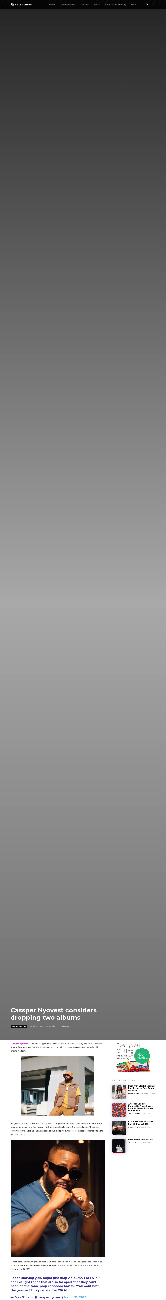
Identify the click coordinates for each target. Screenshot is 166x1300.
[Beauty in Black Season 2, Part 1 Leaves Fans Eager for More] (119, 1092)
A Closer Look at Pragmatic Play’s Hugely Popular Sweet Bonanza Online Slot (140, 1107)
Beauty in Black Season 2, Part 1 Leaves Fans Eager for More (141, 1088)
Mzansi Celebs (19, 1026)
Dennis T (52, 1026)
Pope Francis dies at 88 (140, 1140)
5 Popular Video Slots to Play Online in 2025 (140, 1123)
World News (133, 1143)
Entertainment (134, 1113)
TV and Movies (133, 1093)
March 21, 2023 (75, 1297)
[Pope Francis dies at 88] (119, 1146)
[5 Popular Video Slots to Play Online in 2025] (119, 1128)
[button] (147, 5)
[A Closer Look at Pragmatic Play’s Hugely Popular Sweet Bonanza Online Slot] (119, 1110)
